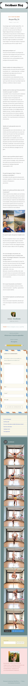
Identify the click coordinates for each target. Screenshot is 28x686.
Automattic (17, 683)
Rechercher (6, 640)
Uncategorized (7, 431)
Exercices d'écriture (8, 426)
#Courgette (14, 340)
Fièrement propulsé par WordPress (11, 681)
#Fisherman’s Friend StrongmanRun (14, 334)
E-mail (6, 393)
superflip (22, 326)
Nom (5, 387)
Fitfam (8, 326)
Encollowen (17, 319)
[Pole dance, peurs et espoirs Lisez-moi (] (14, 578)
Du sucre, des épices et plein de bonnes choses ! (14, 424)
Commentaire (7, 364)
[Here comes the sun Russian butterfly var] (14, 619)
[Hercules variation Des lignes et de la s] (14, 455)
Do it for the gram (14, 16)
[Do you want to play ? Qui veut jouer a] (14, 598)
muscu (17, 326)
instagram (13, 326)
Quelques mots (7, 429)
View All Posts (14, 321)
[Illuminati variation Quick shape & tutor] (14, 537)
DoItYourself (6, 421)
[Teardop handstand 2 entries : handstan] (14, 516)
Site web (6, 400)
